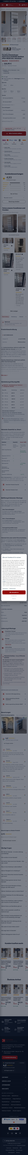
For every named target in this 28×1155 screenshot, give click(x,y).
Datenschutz (12, 588)
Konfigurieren (14, 596)
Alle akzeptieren (14, 592)
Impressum (5, 588)
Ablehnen (14, 598)
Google (4, 581)
